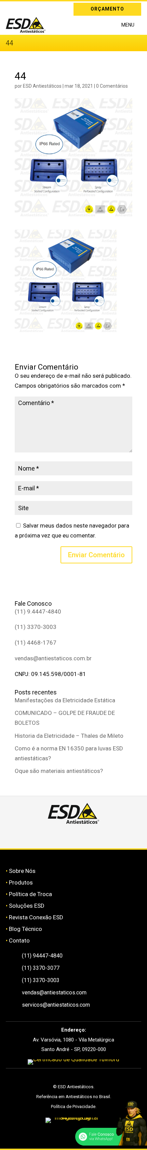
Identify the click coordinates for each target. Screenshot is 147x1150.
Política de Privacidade (73, 1106)
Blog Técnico (25, 928)
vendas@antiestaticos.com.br (53, 658)
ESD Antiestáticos (42, 86)
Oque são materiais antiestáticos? (59, 770)
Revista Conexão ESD (36, 917)
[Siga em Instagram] (11, 8)
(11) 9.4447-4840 (38, 611)
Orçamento (107, 9)
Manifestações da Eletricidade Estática (65, 700)
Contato (19, 940)
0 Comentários (112, 86)
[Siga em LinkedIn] (21, 8)
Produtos (21, 882)
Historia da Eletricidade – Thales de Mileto (69, 735)
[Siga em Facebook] (65, 836)
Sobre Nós (22, 870)
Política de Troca (30, 894)
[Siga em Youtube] (98, 836)
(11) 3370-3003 (35, 626)
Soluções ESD (26, 905)
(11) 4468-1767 (35, 642)
